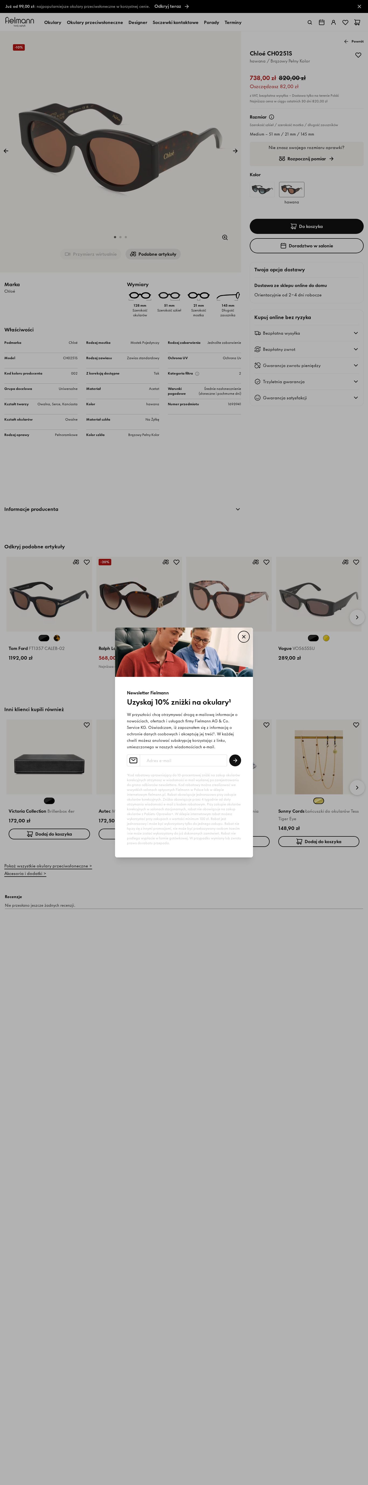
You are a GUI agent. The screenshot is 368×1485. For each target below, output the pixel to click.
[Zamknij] (244, 637)
